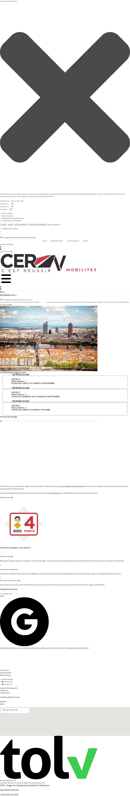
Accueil (44, 241)
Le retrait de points (73, 241)
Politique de (4, 690)
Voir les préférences (21, 225)
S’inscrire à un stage (6, 251)
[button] (65, 97)
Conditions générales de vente (10, 697)
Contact (85, 241)
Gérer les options (7, 213)
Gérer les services (7, 216)
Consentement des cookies (9, 795)
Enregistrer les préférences (38, 225)
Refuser (10, 225)
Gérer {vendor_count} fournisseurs (13, 218)
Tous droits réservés (9, 790)
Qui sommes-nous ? (57, 241)
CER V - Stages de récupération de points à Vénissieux (24, 785)
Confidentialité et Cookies (10, 229)
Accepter (3, 225)
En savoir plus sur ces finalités (11, 221)
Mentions (3, 701)
